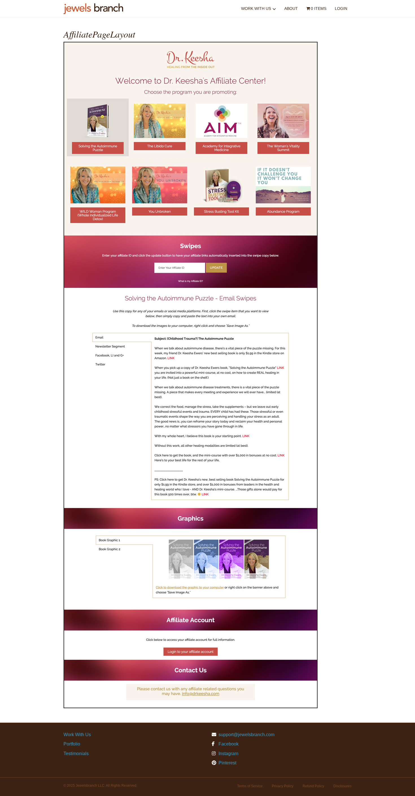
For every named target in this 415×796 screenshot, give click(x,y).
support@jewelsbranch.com (246, 734)
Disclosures (342, 786)
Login (341, 8)
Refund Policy (313, 786)
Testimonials (76, 753)
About (291, 8)
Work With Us (256, 8)
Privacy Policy (282, 786)
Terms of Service (250, 786)
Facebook (228, 744)
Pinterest (226, 762)
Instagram (227, 753)
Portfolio (72, 744)
